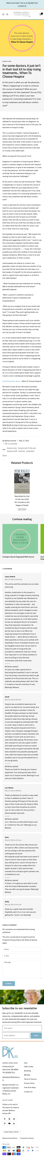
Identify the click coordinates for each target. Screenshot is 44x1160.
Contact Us (22, 6)
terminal (21, 451)
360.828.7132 (10, 1072)
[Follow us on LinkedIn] (14, 1123)
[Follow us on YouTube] (9, 1123)
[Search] (7, 14)
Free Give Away (30, 1087)
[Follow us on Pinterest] (4, 1123)
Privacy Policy (15, 940)
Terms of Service (31, 940)
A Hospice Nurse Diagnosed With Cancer (18, 557)
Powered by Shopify (27, 1138)
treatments (30, 451)
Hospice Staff (12, 451)
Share (4, 455)
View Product (22, 509)
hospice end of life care (27, 448)
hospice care (6, 61)
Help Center (28, 1067)
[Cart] (40, 14)
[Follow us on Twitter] (9, 1119)
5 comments (12, 444)
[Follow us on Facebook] (4, 1119)
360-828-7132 (33, 3)
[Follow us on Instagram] (14, 1119)
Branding (27, 1071)
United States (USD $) (11, 1132)
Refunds (27, 1075)
